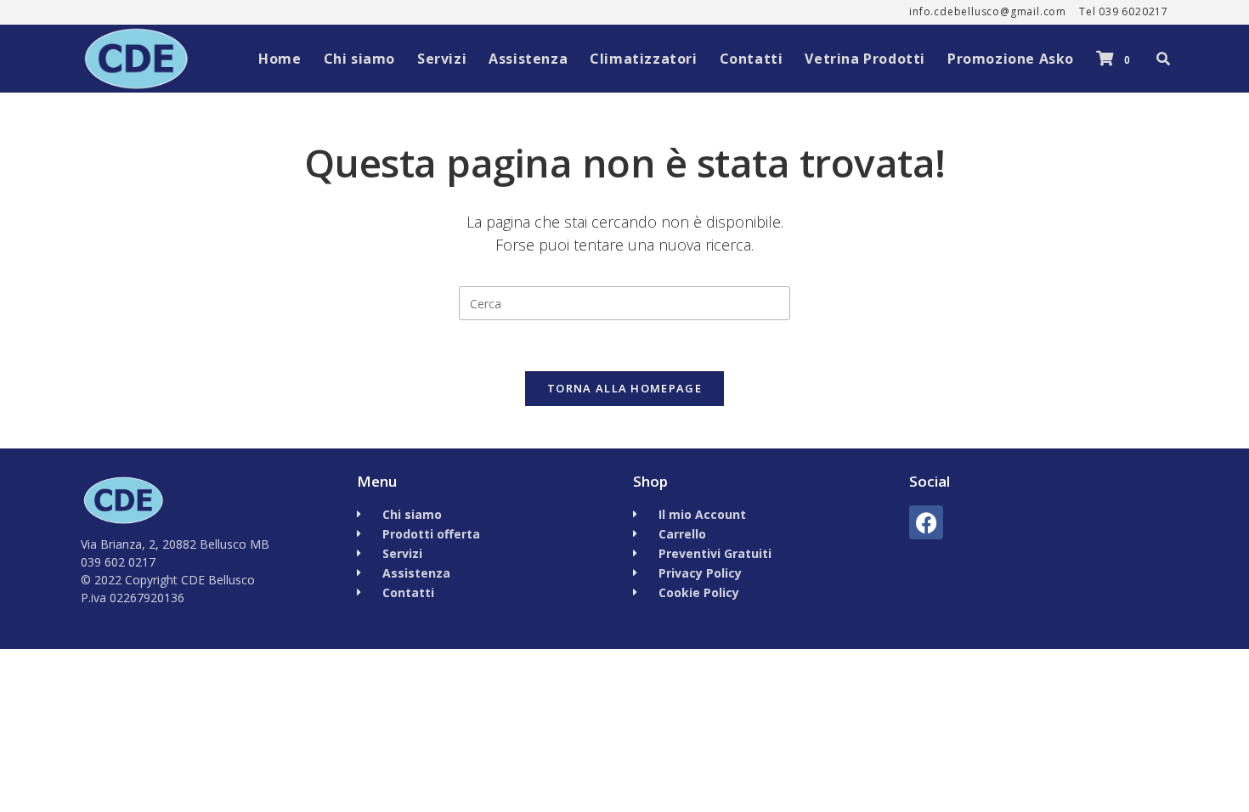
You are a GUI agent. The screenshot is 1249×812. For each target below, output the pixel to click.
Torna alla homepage (624, 388)
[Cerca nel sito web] (624, 302)
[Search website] (1163, 59)
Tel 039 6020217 (1123, 11)
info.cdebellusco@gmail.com (987, 11)
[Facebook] (926, 522)
